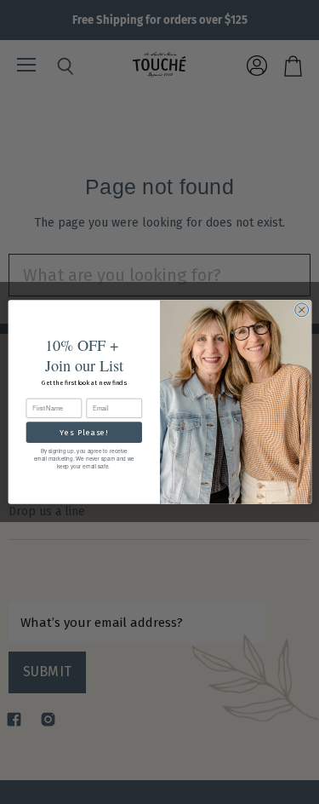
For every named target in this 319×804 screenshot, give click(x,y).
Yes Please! (84, 432)
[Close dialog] (301, 310)
